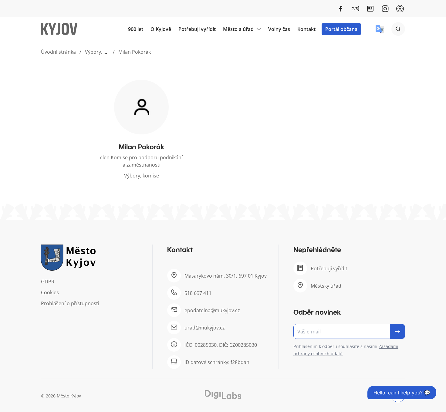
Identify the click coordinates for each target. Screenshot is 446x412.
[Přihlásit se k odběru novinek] (397, 331)
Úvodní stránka (58, 52)
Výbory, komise (102, 52)
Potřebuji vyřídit (197, 29)
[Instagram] (385, 9)
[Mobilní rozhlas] (400, 9)
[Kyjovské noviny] (370, 9)
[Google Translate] (380, 29)
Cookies (50, 292)
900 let (135, 29)
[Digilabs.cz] (223, 394)
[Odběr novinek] (349, 331)
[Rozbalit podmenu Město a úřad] (258, 29)
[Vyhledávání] (398, 29)
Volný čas (279, 29)
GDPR (47, 281)
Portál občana (341, 29)
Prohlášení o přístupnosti (70, 303)
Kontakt (306, 29)
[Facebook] (341, 9)
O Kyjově (160, 29)
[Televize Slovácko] (355, 9)
